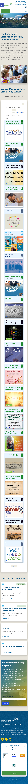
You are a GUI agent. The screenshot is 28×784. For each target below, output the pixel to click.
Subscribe (5, 703)
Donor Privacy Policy (14, 779)
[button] (2, 5)
